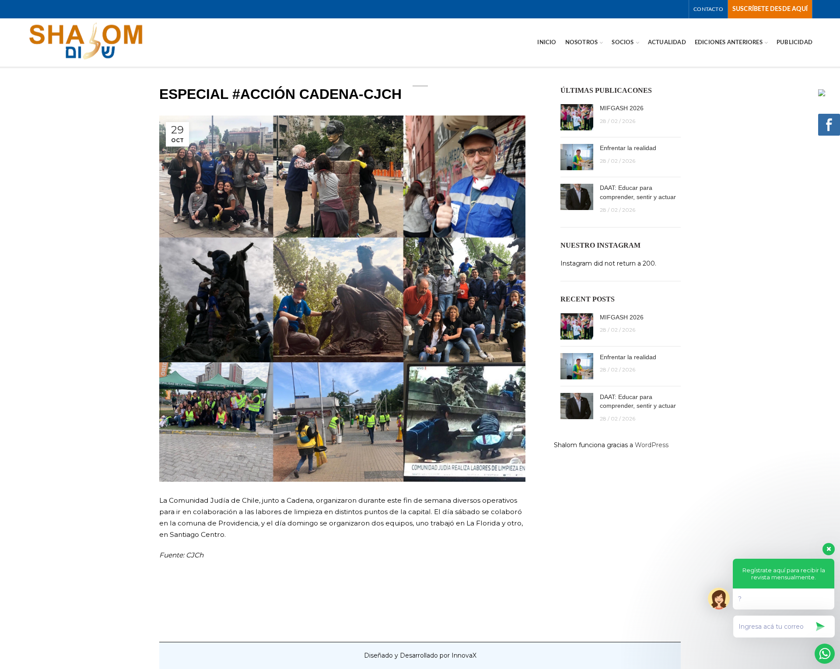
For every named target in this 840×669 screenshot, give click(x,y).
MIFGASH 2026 (622, 108)
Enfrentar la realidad (628, 147)
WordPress (651, 445)
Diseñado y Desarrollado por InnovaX (420, 655)
